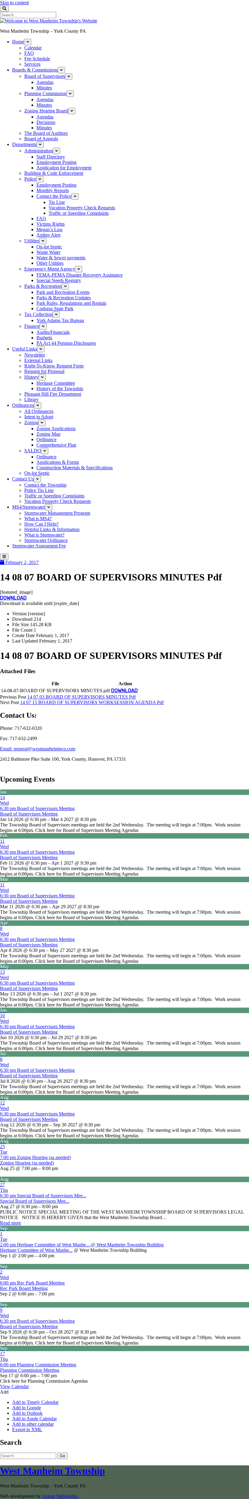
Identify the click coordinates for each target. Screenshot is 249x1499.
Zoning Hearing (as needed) (27, 1162)
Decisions (45, 122)
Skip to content (14, 2)
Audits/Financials (53, 332)
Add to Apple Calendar (34, 1418)
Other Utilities (49, 263)
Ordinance (46, 439)
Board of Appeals (41, 138)
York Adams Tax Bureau (60, 320)
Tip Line (57, 202)
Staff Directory (50, 156)
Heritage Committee (55, 383)
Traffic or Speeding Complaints (79, 213)
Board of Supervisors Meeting (29, 813)
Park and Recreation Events (63, 292)
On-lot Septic (49, 246)
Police (30, 178)
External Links (38, 360)
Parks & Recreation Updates (63, 297)
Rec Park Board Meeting (24, 1288)
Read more (10, 1222)
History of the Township (59, 388)
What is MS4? (38, 518)
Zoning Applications (56, 428)
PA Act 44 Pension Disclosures (66, 343)
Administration (38, 150)
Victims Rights (50, 224)
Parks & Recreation (43, 286)
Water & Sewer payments (60, 257)
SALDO (32, 450)
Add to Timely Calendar (35, 1402)
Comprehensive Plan (56, 444)
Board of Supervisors (44, 76)
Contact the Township (45, 484)
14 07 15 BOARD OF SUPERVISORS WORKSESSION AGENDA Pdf (92, 702)
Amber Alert (48, 235)
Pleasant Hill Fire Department (52, 394)
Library (31, 399)
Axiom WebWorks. (60, 1496)
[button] (4, 1391)
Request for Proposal (44, 371)
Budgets (44, 337)
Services (32, 64)
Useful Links (24, 348)
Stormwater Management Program (57, 513)
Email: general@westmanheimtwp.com (37, 748)
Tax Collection (38, 314)
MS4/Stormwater (28, 507)
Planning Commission (45, 93)
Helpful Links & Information (52, 529)
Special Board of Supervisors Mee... (34, 1201)
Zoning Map (48, 434)
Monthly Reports (52, 190)
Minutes (44, 87)
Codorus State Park (54, 308)
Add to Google (26, 1407)
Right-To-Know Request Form (54, 365)
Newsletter (34, 354)
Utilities (31, 240)
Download (13, 598)
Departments (24, 144)
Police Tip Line (39, 490)
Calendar (33, 47)
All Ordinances (38, 411)
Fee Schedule (37, 58)
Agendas (44, 82)
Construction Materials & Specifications (74, 467)
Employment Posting (56, 162)
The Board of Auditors (46, 133)
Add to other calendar (33, 1424)
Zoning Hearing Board (46, 110)
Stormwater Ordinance (46, 540)
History (31, 377)
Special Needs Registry (58, 280)
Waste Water (48, 252)
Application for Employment (63, 167)
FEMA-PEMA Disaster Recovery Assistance (79, 275)
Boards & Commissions (35, 69)
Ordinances (23, 405)
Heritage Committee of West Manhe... (36, 1250)
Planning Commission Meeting (29, 1370)
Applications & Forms (57, 462)
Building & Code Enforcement (53, 173)
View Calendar (14, 1386)
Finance (31, 326)
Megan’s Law (49, 229)
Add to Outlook (27, 1413)
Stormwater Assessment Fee (39, 545)
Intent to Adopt (38, 416)
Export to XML (27, 1429)
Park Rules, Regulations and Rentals (71, 303)
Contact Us (23, 478)
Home (18, 41)
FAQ (29, 53)
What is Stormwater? (44, 534)
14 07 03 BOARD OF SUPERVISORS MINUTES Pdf (81, 697)
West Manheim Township (52, 1470)
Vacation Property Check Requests (82, 207)
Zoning (31, 422)
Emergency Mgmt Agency (49, 268)
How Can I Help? (41, 524)
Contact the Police (53, 196)
